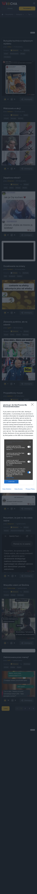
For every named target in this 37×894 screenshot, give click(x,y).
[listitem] (18, 441)
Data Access (18, 489)
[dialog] (18, 447)
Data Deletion (6, 489)
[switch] (29, 447)
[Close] (33, 405)
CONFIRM (11, 481)
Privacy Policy (30, 489)
